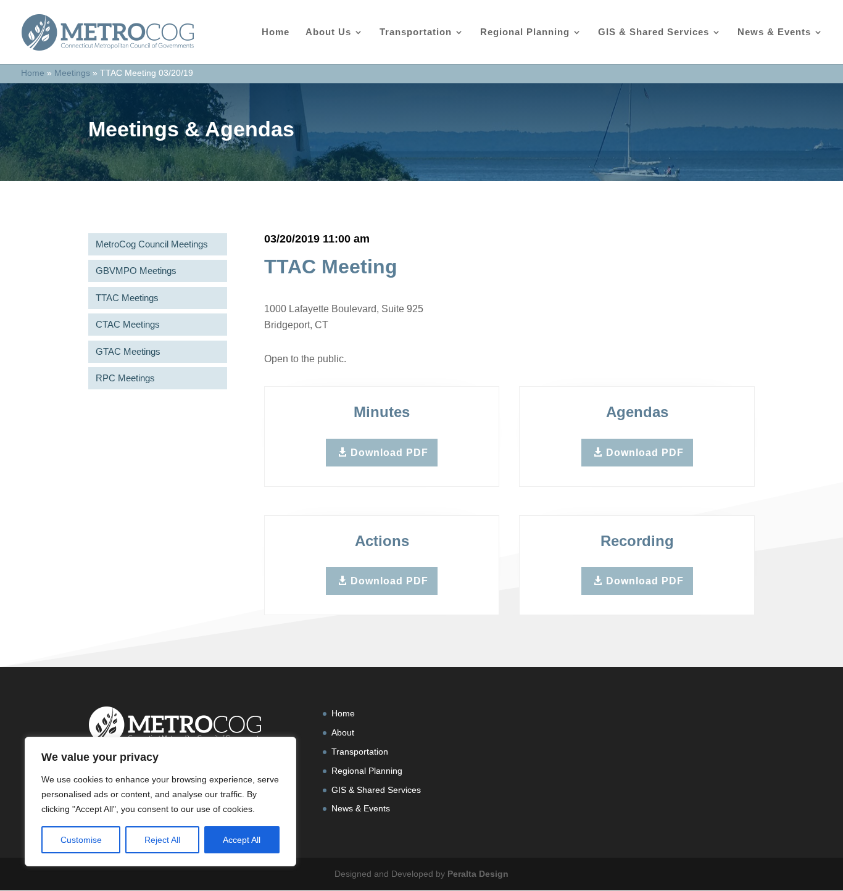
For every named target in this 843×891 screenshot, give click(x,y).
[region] (160, 801)
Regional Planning (525, 32)
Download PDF (389, 452)
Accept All (241, 840)
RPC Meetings (125, 378)
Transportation (416, 32)
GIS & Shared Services (653, 32)
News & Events (774, 32)
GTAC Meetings (128, 351)
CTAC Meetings (128, 324)
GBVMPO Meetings (136, 270)
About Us (328, 32)
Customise (81, 840)
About (342, 732)
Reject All (162, 840)
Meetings (72, 73)
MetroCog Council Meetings (152, 244)
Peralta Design (478, 874)
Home (275, 32)
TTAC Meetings (127, 297)
